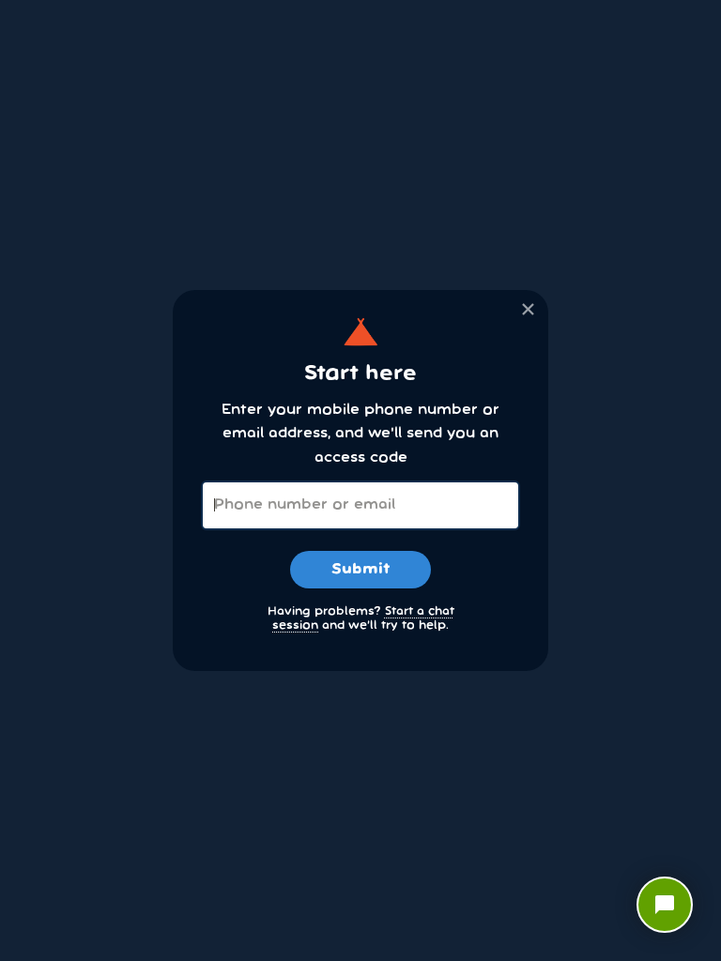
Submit (360, 569)
